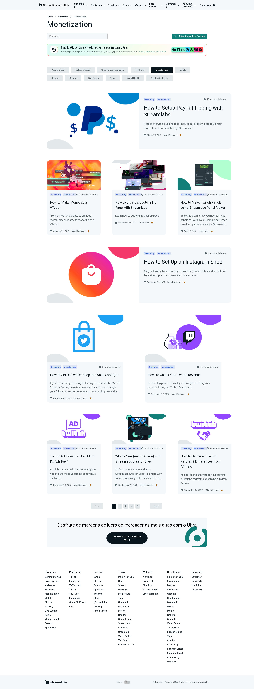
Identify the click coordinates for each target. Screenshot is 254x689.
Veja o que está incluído (151, 51)
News (112, 78)
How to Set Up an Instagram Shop (183, 262)
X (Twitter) (75, 585)
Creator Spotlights (159, 78)
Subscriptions (174, 632)
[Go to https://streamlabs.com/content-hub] (54, 5)
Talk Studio (124, 640)
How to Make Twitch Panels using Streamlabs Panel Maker (203, 205)
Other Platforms (78, 602)
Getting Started (83, 70)
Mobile (182, 70)
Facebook (74, 598)
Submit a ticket (175, 653)
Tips (120, 598)
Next (156, 506)
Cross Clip (123, 632)
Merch (121, 610)
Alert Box (147, 577)
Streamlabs (206, 5)
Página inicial (58, 70)
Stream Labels (150, 589)
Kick (71, 606)
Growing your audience (112, 70)
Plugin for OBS (126, 577)
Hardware (139, 70)
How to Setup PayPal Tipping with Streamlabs (183, 111)
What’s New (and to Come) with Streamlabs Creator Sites (138, 458)
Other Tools (124, 619)
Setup (97, 577)
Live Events (93, 78)
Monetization (162, 70)
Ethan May (144, 222)
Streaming (63, 17)
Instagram (74, 581)
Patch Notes (100, 610)
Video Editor (124, 636)
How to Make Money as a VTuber (68, 205)
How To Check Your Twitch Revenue (174, 375)
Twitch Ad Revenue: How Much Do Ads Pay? (72, 458)
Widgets (98, 593)
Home (50, 17)
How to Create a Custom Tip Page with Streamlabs (135, 205)
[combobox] (77, 36)
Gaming (73, 78)
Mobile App (124, 593)
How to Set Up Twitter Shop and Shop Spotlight (84, 375)
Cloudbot (123, 602)
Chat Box (147, 585)
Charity (54, 78)
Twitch (72, 589)
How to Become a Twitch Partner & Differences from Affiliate (200, 461)
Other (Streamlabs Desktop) (100, 602)
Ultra (120, 581)
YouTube (74, 593)
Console (171, 619)
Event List (148, 581)
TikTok (72, 577)
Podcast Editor (126, 644)
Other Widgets (150, 593)
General (171, 615)
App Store (99, 589)
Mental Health (132, 78)
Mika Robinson (170, 135)
